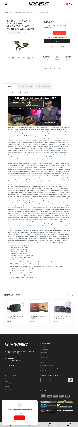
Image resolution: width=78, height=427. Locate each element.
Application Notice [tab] (43, 86)
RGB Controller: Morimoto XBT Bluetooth (15, 317)
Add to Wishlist (50, 46)
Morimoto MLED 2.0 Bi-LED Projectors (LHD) (62, 317)
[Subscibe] (70, 380)
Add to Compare (63, 46)
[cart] (71, 4)
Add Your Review (27, 32)
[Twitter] (50, 68)
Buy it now (57, 41)
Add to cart (59, 33)
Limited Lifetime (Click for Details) (24, 275)
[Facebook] (55, 68)
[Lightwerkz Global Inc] (39, 4)
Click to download (23, 93)
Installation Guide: (13, 93)
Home (6, 12)
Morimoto (9, 18)
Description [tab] (10, 86)
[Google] (59, 68)
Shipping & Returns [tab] (26, 86)
